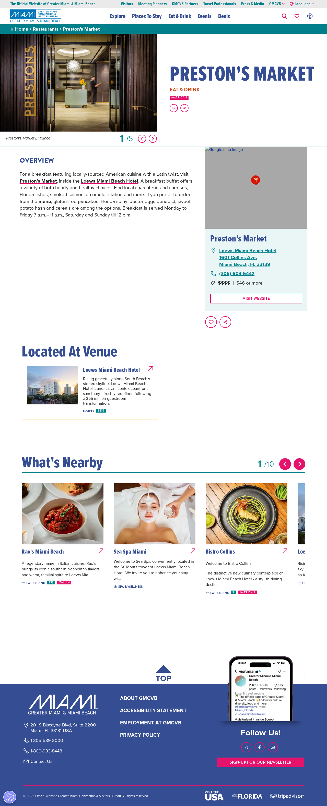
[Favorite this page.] (174, 108)
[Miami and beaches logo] (63, 704)
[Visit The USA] (214, 796)
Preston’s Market (38, 180)
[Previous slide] (285, 464)
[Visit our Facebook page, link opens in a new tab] (259, 747)
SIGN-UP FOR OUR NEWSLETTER (260, 762)
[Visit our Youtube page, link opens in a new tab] (273, 747)
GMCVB (275, 4)
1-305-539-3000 (46, 740)
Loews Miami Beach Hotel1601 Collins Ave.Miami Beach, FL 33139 (247, 257)
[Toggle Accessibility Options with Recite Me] (310, 16)
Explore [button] (117, 16)
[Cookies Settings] (9, 797)
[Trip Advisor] (287, 796)
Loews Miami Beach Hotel (109, 180)
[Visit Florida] (247, 796)
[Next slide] (299, 464)
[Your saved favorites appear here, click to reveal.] (297, 16)
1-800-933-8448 (46, 751)
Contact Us (41, 761)
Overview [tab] (37, 160)
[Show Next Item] (153, 139)
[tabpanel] (106, 194)
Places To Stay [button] (147, 16)
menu (45, 201)
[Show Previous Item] (142, 139)
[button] (284, 16)
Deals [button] (224, 16)
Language (303, 4)
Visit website (256, 298)
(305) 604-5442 (236, 273)
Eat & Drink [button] (179, 16)
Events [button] (204, 16)
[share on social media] (184, 108)
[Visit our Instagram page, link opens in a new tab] (246, 747)
